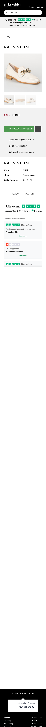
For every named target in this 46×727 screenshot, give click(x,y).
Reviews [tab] (16, 194)
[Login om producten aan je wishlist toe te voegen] (38, 129)
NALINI (26, 170)
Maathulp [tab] (29, 194)
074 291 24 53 (26, 707)
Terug (7, 37)
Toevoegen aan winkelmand (21, 129)
